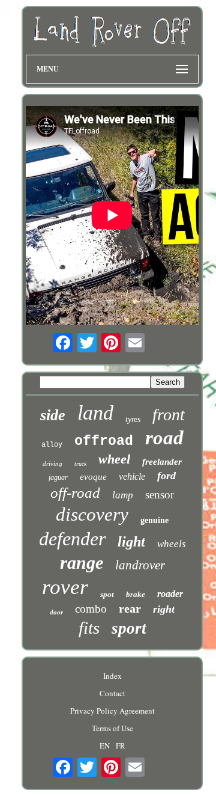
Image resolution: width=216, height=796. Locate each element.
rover (65, 587)
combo (91, 608)
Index (112, 675)
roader (170, 594)
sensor (159, 494)
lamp (122, 495)
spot (107, 594)
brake (135, 594)
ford (166, 476)
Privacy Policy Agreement (112, 710)
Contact (112, 693)
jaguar (58, 477)
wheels (171, 544)
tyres (132, 419)
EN (105, 745)
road (164, 438)
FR (120, 745)
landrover (140, 565)
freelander (162, 462)
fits (89, 627)
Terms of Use (112, 728)
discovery (92, 514)
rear (130, 608)
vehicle (132, 476)
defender (72, 539)
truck (80, 464)
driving (52, 463)
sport (129, 628)
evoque (93, 477)
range (81, 562)
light (131, 542)
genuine (154, 520)
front (168, 414)
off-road (75, 493)
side (52, 415)
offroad (103, 441)
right (164, 609)
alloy (51, 445)
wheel (114, 459)
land (95, 413)
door (56, 612)
